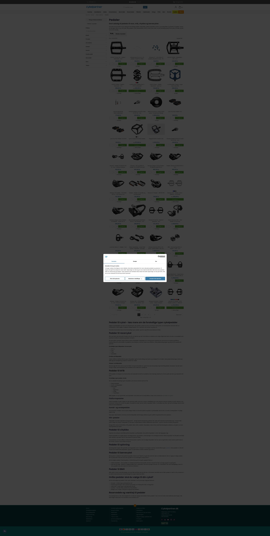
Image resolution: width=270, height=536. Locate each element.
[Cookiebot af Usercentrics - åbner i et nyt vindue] (159, 257)
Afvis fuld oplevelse (115, 278)
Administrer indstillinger (134, 278)
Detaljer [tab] (135, 261)
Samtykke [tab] (114, 261)
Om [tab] (156, 261)
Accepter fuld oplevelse (155, 278)
